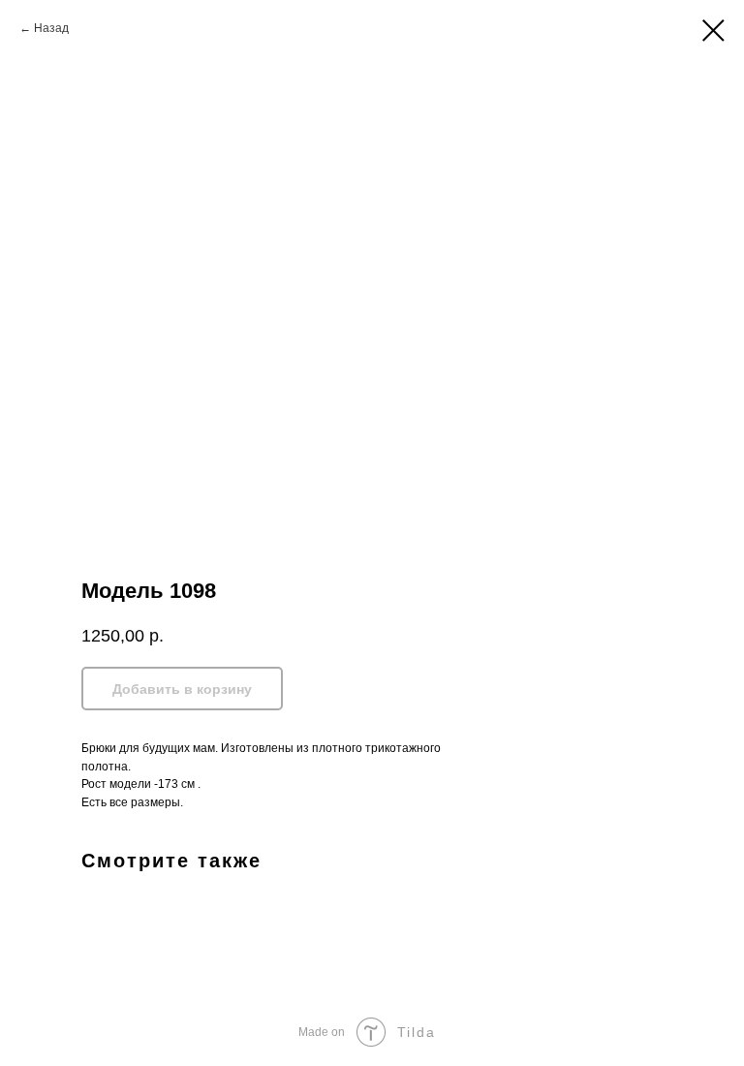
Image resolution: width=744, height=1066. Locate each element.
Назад (51, 28)
